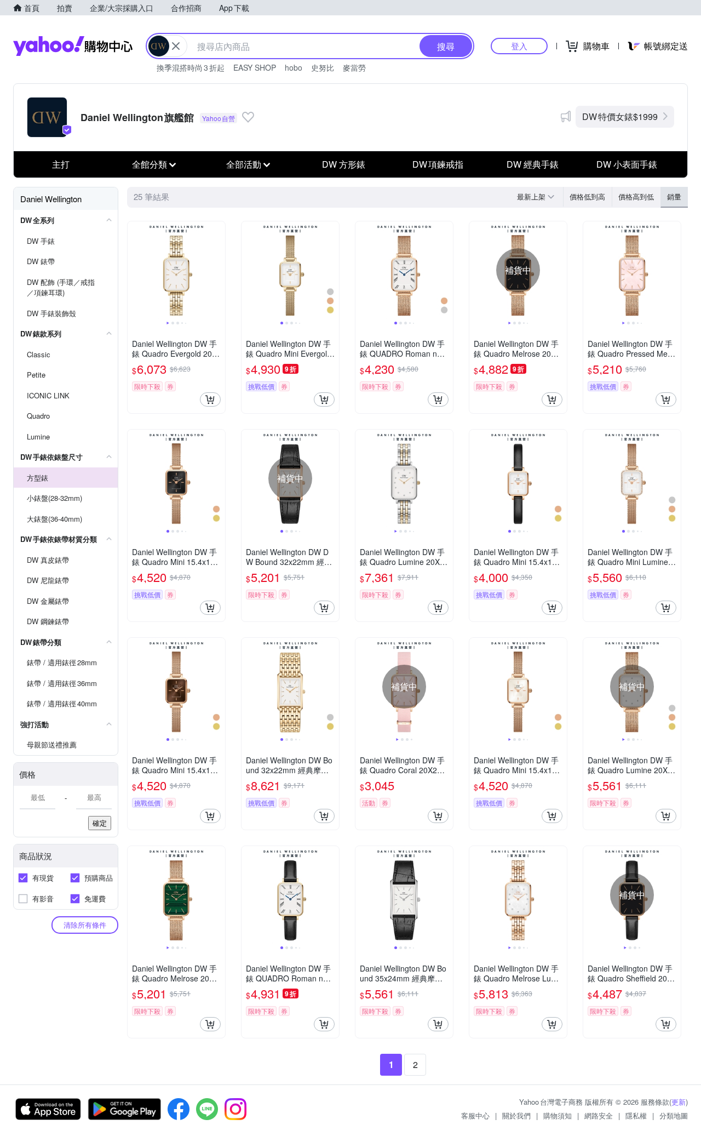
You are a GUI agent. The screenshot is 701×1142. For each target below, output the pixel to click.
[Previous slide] (135, 270)
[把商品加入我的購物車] (210, 399)
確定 (100, 823)
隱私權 (636, 1115)
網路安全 (598, 1115)
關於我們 (516, 1115)
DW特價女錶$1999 (620, 116)
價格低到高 (587, 196)
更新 (678, 1102)
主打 (61, 164)
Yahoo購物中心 (73, 46)
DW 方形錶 (343, 164)
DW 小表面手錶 (626, 164)
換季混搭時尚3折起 (191, 67)
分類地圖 (673, 1115)
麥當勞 (354, 67)
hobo (293, 67)
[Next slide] (218, 270)
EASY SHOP (254, 67)
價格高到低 (636, 196)
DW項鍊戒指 (437, 164)
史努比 (322, 67)
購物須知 (557, 1115)
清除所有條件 (85, 925)
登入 (519, 46)
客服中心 (475, 1115)
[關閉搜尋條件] (175, 46)
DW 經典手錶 (533, 164)
